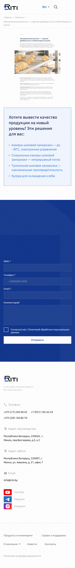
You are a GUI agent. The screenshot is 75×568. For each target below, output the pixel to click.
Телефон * (9, 275)
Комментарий (11, 302)
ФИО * (7, 261)
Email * (7, 289)
